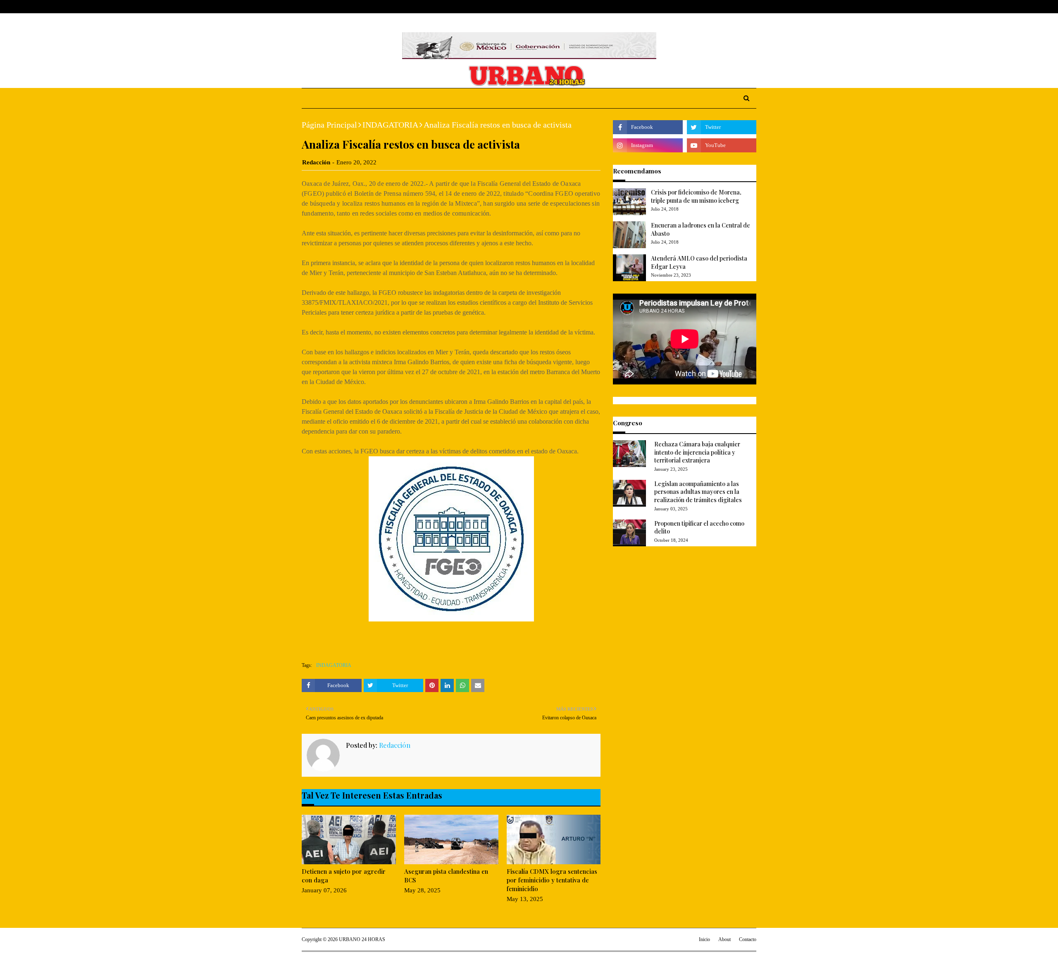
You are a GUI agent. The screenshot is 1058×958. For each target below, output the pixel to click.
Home (309, 6)
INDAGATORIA (390, 124)
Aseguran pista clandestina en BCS (446, 875)
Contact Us (364, 6)
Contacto (747, 939)
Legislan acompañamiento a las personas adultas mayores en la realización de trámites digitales (698, 492)
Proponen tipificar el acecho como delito (699, 527)
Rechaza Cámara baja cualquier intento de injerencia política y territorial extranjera (697, 452)
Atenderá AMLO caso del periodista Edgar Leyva (699, 262)
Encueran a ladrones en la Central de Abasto (700, 229)
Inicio (704, 939)
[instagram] (740, 7)
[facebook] (714, 7)
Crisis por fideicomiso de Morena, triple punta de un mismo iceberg (696, 196)
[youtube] (721, 145)
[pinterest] (752, 7)
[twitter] (727, 7)
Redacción (316, 162)
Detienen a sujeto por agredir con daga (344, 875)
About (334, 6)
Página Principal (329, 124)
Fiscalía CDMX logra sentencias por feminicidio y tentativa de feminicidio (552, 880)
